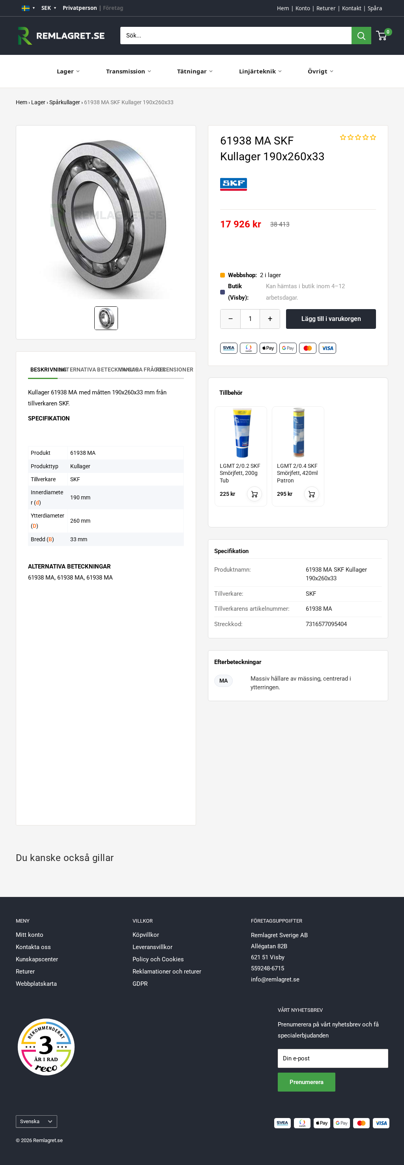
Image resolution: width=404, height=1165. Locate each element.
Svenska (29, 1121)
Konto (303, 8)
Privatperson (80, 7)
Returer (326, 8)
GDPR (140, 983)
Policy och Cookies (158, 959)
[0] (382, 35)
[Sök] (361, 35)
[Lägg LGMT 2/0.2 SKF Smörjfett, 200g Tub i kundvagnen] (254, 493)
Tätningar (192, 71)
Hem (283, 8)
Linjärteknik (257, 71)
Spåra (375, 8)
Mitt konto (29, 934)
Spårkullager (64, 102)
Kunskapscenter (37, 959)
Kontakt (351, 8)
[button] (358, 137)
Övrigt (317, 71)
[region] (298, 463)
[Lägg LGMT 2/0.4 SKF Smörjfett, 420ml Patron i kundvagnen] (311, 493)
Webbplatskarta (36, 983)
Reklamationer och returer (167, 971)
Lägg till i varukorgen (331, 319)
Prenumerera (307, 1082)
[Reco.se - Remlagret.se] (46, 1038)
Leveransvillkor (152, 947)
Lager (65, 71)
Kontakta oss (33, 947)
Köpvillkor (146, 934)
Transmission (125, 71)
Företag (113, 7)
